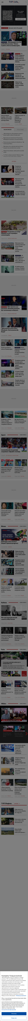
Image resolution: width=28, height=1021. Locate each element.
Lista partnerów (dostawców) (9, 1009)
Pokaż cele (14, 1018)
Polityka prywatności (21, 995)
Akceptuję (13, 1013)
